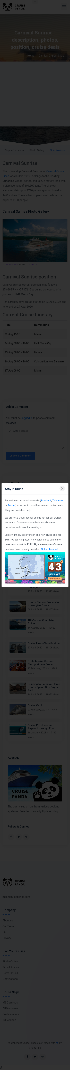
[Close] (62, 488)
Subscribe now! (49, 549)
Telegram (57, 500)
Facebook (46, 500)
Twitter (11, 505)
